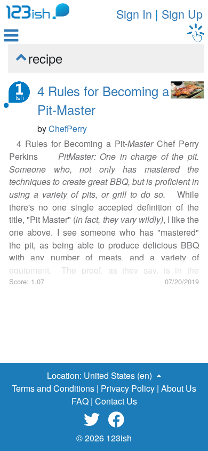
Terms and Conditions (53, 388)
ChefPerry (68, 128)
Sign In (134, 13)
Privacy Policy (128, 388)
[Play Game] (195, 33)
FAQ (80, 401)
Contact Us (116, 401)
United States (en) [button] (119, 375)
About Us (178, 388)
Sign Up (182, 13)
